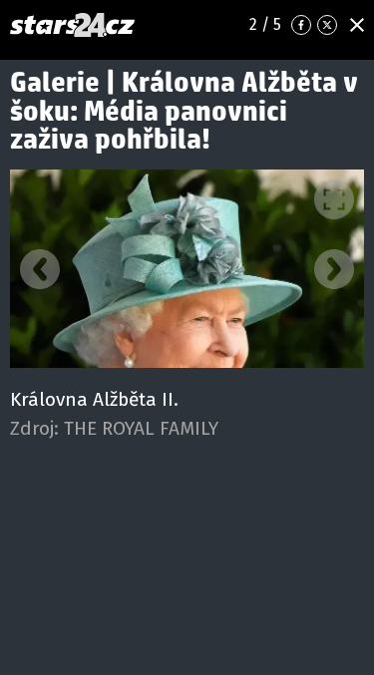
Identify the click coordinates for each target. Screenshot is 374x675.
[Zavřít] (357, 25)
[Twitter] (327, 25)
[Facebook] (301, 25)
